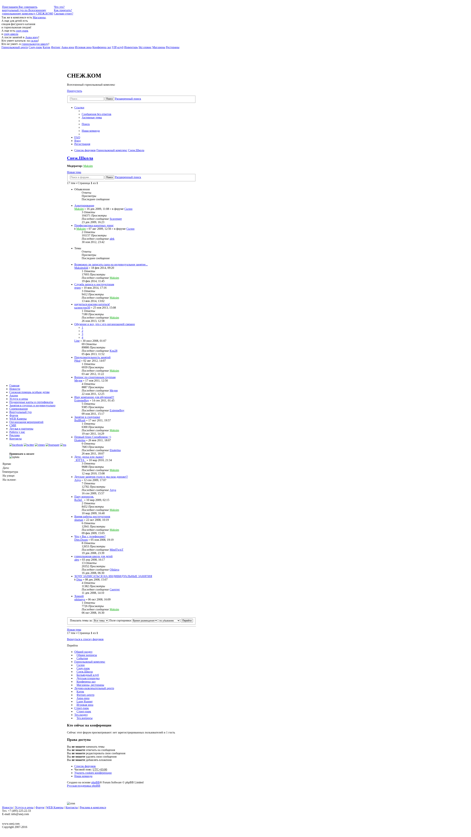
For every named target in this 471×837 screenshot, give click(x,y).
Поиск (109, 98)
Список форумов (85, 766)
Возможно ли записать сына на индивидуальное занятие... (111, 264)
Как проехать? (63, 10)
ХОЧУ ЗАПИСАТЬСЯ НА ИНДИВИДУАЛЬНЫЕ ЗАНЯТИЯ (113, 576)
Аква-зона (83, 698)
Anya (77, 480)
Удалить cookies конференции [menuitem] (93, 772)
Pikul (77, 360)
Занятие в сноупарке (87, 417)
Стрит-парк (81, 708)
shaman (78, 519)
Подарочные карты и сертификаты (31, 402)
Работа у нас (17, 432)
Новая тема (74, 172)
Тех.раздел (81, 714)
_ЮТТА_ (80, 460)
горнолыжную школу (35, 44)
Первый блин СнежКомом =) (92, 436)
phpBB (95, 782)
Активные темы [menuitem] (92, 117)
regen (77, 287)
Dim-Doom (81, 539)
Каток (80, 691)
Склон (128, 208)
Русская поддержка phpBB (83, 785)
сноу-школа (11, 34)
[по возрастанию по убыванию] (169, 620)
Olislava (114, 569)
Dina (79, 579)
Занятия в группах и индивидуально (32, 405)
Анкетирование (84, 205)
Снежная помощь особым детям (29, 392)
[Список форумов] (80, 66)
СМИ (12, 425)
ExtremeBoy (81, 400)
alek (112, 238)
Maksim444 (81, 267)
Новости (14, 388)
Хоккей (79, 596)
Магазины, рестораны (90, 684)
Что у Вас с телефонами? (90, 536)
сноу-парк (22, 30)
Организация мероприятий (26, 422)
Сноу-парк (83, 668)
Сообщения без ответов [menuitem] (96, 114)
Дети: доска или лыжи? (89, 456)
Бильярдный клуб (88, 675)
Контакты (15, 438)
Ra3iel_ (78, 499)
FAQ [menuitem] (77, 137)
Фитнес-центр (85, 694)
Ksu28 (113, 350)
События (82, 658)
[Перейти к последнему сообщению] (124, 218)
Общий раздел (83, 651)
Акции (13, 395)
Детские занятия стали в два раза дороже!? (101, 476)
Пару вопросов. (84, 496)
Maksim (88, 165)
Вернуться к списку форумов (85, 639)
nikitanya (79, 599)
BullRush (79, 420)
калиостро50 (82, 307)
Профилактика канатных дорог (94, 225)
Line (77, 340)
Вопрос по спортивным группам (95, 377)
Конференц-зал (86, 681)
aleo (76, 559)
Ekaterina (79, 440)
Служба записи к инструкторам (94, 284)
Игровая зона (85, 704)
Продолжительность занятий (92, 357)
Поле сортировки (120, 620)
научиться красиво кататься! (92, 304)
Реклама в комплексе (93, 807)
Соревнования (18, 408)
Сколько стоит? (63, 13)
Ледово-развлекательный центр (94, 688)
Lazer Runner (85, 701)
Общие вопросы (87, 655)
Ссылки (79, 107)
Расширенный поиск (128, 98)
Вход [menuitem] (77, 140)
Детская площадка (88, 678)
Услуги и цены (18, 398)
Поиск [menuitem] (86, 124)
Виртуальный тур (20, 412)
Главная (14, 385)
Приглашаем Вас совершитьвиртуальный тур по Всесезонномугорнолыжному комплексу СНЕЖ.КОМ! (27, 10)
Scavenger (116, 218)
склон (34, 40)
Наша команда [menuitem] (91, 130)
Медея (78, 380)
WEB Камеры (18, 418)
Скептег (115, 589)
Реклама (14, 435)
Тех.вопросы (85, 718)
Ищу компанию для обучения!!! (94, 397)
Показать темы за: (81, 620)
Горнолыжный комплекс (89, 661)
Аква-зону (31, 37)
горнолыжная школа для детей (93, 556)
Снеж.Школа (80, 158)
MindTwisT (116, 549)
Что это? (59, 6)
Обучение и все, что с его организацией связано (104, 324)
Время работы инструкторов (92, 516)
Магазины (39, 17)
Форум (13, 415)
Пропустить (74, 90)
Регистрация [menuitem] (82, 144)
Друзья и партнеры (21, 428)
